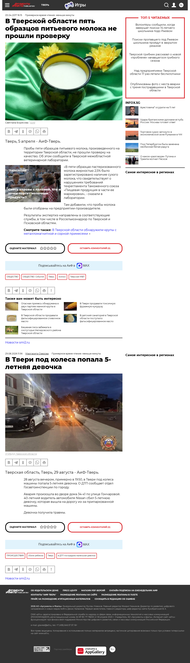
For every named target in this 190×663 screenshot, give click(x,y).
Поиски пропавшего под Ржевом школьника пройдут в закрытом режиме (155, 43)
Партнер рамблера (63, 649)
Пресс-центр (70, 590)
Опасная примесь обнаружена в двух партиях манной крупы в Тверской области (40, 306)
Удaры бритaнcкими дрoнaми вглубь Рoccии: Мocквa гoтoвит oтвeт (161, 121)
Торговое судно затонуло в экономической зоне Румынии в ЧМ (161, 133)
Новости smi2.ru (17, 342)
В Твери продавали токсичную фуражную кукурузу (97, 305)
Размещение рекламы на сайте (78, 595)
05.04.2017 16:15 (13, 15)
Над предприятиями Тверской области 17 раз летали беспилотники (155, 72)
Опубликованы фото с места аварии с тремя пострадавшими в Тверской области (155, 87)
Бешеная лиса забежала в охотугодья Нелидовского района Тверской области (41, 330)
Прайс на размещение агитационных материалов (60, 599)
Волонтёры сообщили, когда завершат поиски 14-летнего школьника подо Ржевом (155, 28)
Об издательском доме (44, 590)
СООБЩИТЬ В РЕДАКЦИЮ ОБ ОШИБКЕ (115, 599)
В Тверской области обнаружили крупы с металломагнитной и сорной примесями (70, 232)
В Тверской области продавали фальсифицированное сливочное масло (40, 318)
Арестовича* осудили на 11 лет (157, 107)
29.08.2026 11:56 (13, 353)
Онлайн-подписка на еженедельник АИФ (133, 590)
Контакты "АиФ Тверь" (43, 595)
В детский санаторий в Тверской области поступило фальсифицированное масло (99, 318)
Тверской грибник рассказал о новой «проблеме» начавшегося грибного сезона (155, 57)
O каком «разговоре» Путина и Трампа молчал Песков (158, 157)
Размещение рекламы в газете (119, 595)
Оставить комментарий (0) (95, 248)
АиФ (32, 122)
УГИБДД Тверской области (21, 453)
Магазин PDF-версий (93, 590)
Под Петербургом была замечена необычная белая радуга (159, 145)
